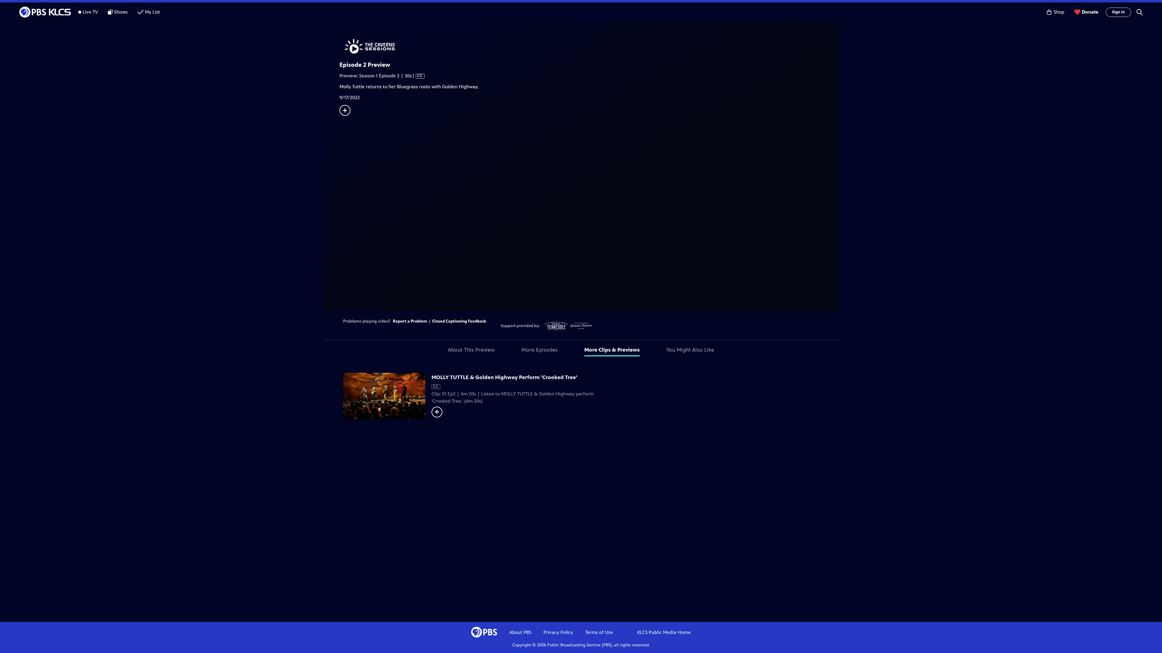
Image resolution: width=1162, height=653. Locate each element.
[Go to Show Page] (589, 46)
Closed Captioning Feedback (459, 321)
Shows (121, 12)
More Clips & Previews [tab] (612, 349)
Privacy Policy (558, 632)
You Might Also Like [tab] (690, 349)
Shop (1059, 12)
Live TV (90, 12)
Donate (1090, 12)
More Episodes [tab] (539, 349)
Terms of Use (599, 632)
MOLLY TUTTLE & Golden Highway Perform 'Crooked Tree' (504, 377)
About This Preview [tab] (471, 349)
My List (152, 12)
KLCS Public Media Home (664, 632)
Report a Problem (410, 321)
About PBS (520, 632)
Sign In (1118, 12)
